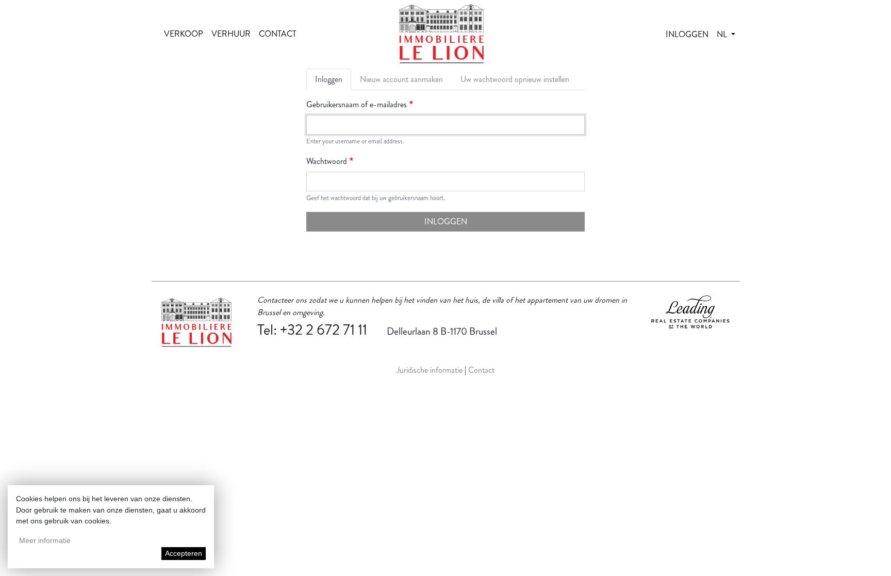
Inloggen (687, 34)
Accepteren (183, 553)
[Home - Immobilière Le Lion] (441, 34)
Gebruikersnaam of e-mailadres (356, 104)
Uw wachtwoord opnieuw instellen (514, 79)
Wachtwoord (326, 161)
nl (723, 34)
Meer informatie (45, 540)
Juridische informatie (430, 370)
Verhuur (231, 34)
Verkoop (183, 34)
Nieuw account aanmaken (401, 79)
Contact (277, 34)
